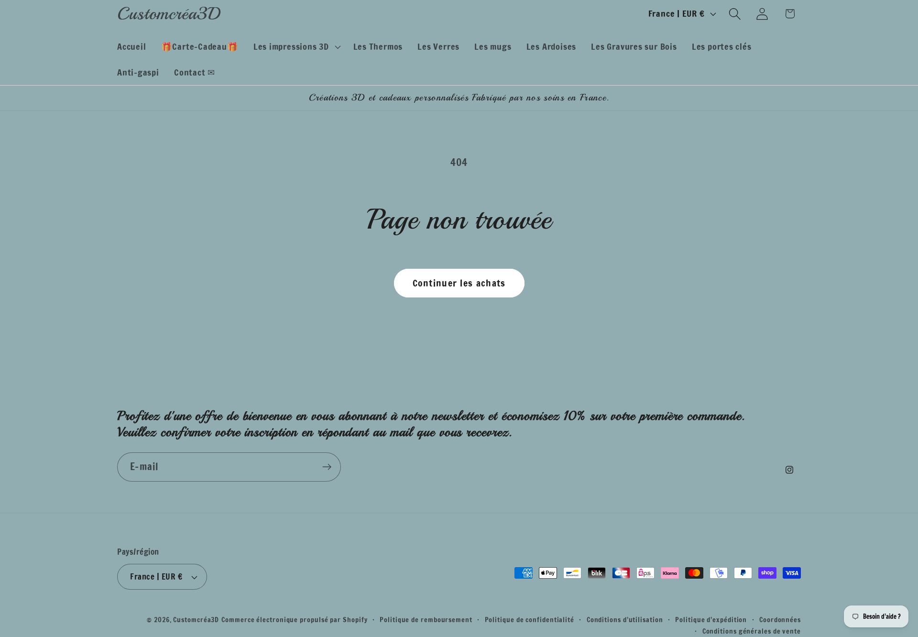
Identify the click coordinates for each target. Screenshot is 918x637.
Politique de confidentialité (529, 620)
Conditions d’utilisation (625, 620)
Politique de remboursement (426, 620)
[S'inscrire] (326, 467)
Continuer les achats (459, 282)
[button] (296, 47)
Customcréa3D (196, 620)
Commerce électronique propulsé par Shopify (294, 620)
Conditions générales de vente (751, 631)
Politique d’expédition (711, 620)
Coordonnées (780, 620)
